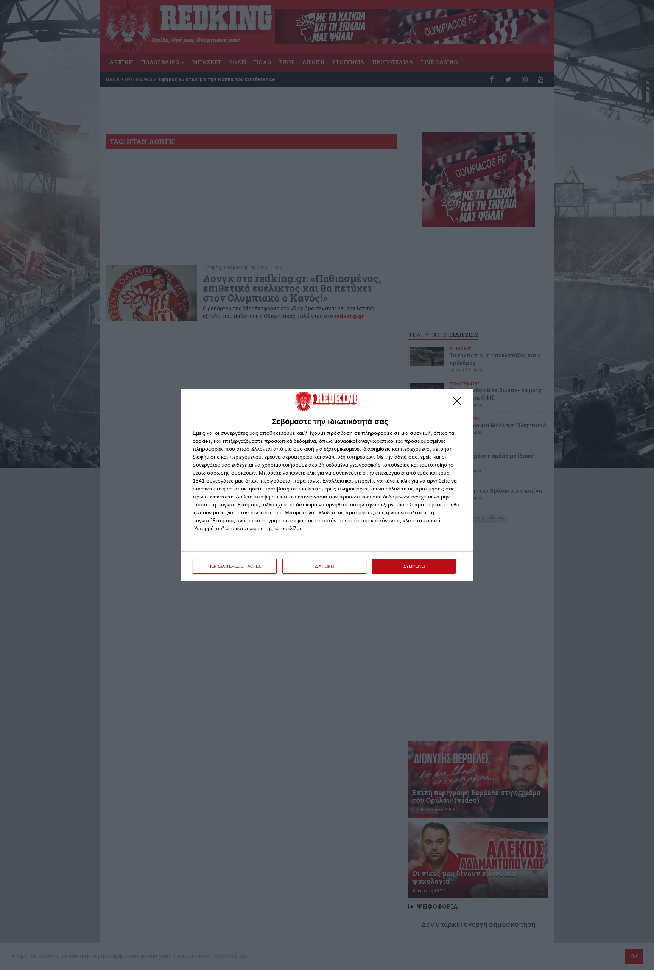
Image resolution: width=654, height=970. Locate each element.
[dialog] (327, 485)
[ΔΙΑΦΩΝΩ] (459, 403)
